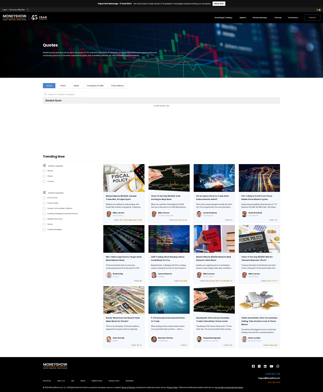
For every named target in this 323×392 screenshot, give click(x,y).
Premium (312, 18)
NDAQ (185, 281)
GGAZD (271, 345)
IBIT (180, 220)
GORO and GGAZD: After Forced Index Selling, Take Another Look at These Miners (259, 321)
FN (231, 220)
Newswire (129, 381)
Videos (50, 176)
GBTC (176, 220)
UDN (224, 281)
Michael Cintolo (165, 338)
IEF (267, 281)
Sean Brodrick (255, 213)
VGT (276, 220)
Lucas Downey (210, 213)
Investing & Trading (223, 18)
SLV (183, 220)
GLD (186, 220)
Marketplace (97, 381)
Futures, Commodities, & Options (59, 208)
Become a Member (17, 10)
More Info (219, 3)
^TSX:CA (125, 220)
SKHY (217, 281)
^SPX (120, 220)
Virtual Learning (260, 18)
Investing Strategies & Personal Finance (62, 214)
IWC (141, 281)
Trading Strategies (54, 229)
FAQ (72, 381)
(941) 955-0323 (274, 382)
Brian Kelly (118, 274)
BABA (130, 220)
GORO (275, 345)
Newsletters (114, 381)
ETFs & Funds (52, 198)
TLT (138, 220)
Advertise (47, 381)
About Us (61, 381)
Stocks (50, 224)
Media (83, 381)
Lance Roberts (165, 274)
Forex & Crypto (52, 203)
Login (5, 10)
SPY (270, 281)
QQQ (181, 281)
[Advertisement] (118, 127)
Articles (50, 171)
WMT (227, 281)
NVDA (134, 220)
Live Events (293, 18)
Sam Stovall (118, 338)
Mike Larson (118, 213)
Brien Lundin (254, 338)
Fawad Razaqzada (212, 338)
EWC (140, 220)
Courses (278, 18)
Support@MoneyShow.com (269, 378)
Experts (243, 18)
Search (54, 10)
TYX (221, 281)
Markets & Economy (55, 219)
